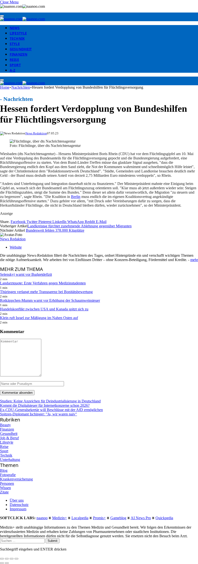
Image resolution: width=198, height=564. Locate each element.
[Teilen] (7, 558)
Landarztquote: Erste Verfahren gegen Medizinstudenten (43, 283)
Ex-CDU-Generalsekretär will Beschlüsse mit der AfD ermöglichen (51, 410)
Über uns (17, 500)
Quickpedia (164, 518)
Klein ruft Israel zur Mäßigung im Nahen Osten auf (39, 318)
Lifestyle (18, 33)
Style (15, 43)
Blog (3, 470)
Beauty (5, 425)
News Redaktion (36, 133)
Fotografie (8, 475)
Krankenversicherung (16, 479)
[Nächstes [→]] (7, 563)
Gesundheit (21, 49)
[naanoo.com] (22, 19)
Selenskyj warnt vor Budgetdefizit (26, 274)
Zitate (4, 492)
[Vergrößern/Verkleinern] (16, 558)
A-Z (12, 70)
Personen (7, 483)
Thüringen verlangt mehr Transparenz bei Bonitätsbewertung (46, 292)
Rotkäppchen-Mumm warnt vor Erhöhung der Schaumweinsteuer (50, 300)
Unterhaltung (10, 460)
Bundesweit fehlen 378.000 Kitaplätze (55, 230)
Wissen (5, 488)
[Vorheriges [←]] (2, 563)
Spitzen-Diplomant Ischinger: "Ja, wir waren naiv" (38, 414)
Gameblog (118, 518)
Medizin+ (59, 518)
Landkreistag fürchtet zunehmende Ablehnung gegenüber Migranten (80, 226)
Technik (17, 38)
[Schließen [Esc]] (2, 558)
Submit (52, 541)
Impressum (18, 509)
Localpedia (79, 518)
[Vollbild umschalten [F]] (12, 558)
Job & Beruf (9, 438)
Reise (14, 59)
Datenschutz (19, 505)
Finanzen (18, 54)
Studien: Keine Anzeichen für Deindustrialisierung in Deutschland (50, 401)
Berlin (75, 197)
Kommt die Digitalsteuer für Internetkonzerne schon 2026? (45, 405)
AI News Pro (141, 518)
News (15, 28)
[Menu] (2, 16)
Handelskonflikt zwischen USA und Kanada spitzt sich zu (44, 309)
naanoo (42, 518)
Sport (15, 65)
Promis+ (99, 518)
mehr (194, 260)
